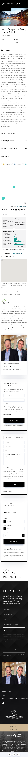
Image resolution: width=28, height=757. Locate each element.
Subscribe (14, 421)
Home (2, 328)
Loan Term (7, 509)
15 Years (14, 512)
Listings (7, 328)
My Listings (6, 369)
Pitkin (15, 328)
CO (12, 328)
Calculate (14, 542)
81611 (24, 328)
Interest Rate (7, 532)
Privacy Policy (8, 414)
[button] (2, 17)
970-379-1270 (9, 366)
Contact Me (18, 369)
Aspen (19, 328)
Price (5, 518)
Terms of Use (14, 727)
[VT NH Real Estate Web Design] (14, 736)
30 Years (8, 512)
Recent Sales (12, 369)
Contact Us (8, 437)
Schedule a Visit (19, 437)
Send (14, 484)
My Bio (5, 371)
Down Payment (8, 525)
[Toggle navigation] (24, 4)
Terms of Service (7, 491)
